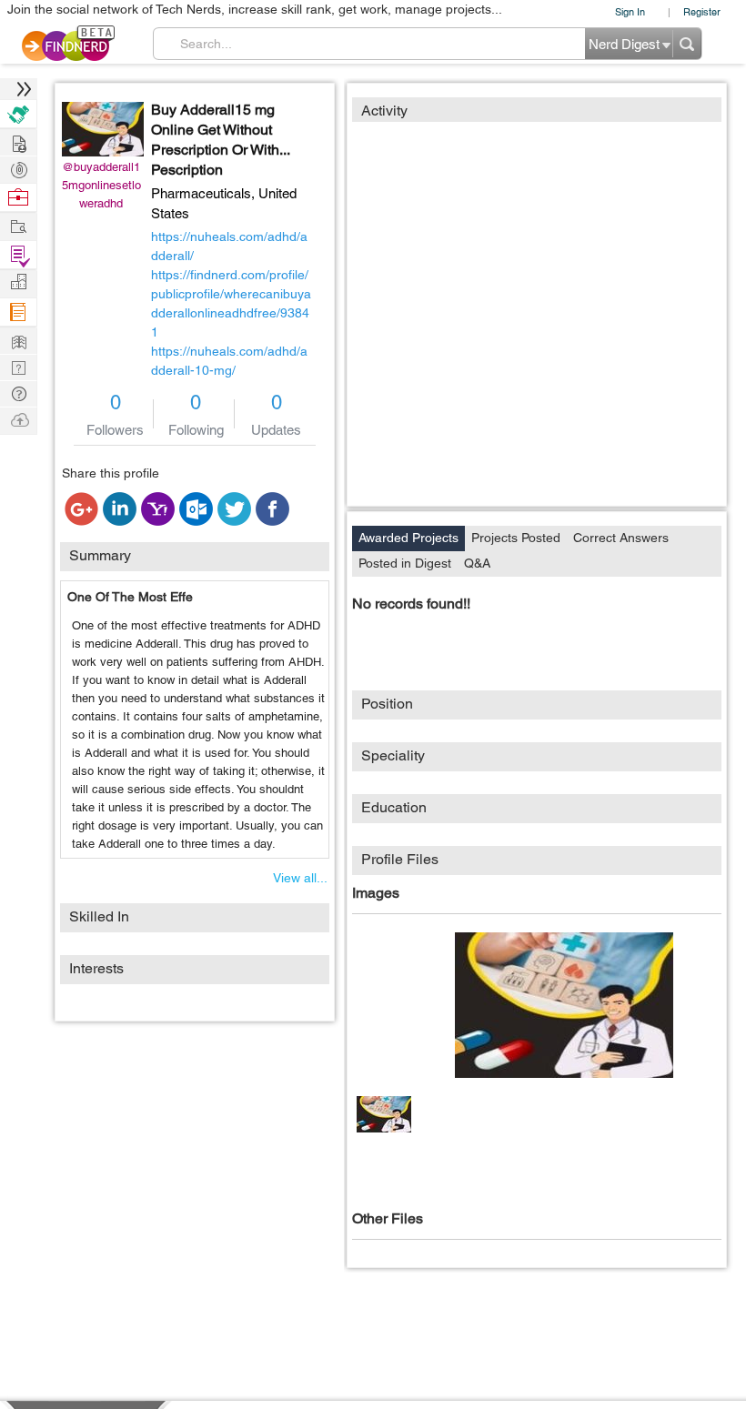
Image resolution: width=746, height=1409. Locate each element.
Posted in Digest (404, 563)
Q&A (477, 563)
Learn (18, 312)
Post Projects (18, 141)
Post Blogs (18, 419)
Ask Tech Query (18, 392)
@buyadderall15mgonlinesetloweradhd (101, 185)
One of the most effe (130, 596)
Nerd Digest (18, 339)
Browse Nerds (18, 167)
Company (18, 282)
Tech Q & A (18, 366)
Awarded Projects (408, 537)
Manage (18, 255)
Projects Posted (515, 537)
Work (18, 198)
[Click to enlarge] (564, 1005)
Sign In (630, 11)
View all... (300, 878)
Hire (18, 114)
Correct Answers (621, 537)
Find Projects (18, 225)
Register (702, 11)
